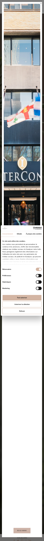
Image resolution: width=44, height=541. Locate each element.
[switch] (39, 275)
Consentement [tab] (7, 234)
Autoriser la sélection (22, 304)
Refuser (22, 311)
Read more (22, 530)
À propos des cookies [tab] (34, 234)
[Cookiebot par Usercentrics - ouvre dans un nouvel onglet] (33, 228)
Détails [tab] (19, 234)
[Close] (41, 3)
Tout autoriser (22, 298)
